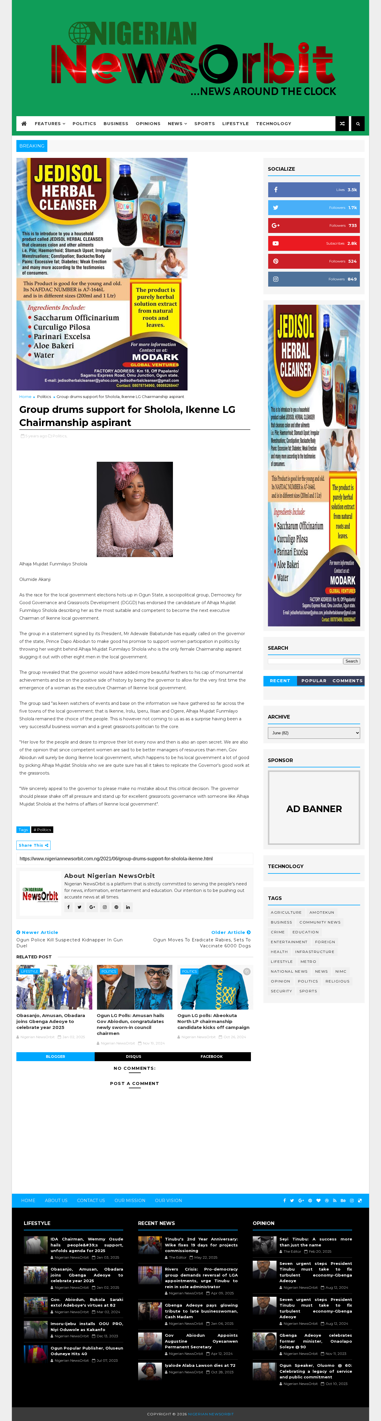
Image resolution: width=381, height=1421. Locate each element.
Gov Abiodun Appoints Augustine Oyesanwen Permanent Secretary (201, 1341)
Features (48, 123)
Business (116, 123)
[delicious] (360, 1200)
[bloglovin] (318, 1200)
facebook (212, 1056)
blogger (55, 1056)
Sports (204, 123)
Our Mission (130, 1200)
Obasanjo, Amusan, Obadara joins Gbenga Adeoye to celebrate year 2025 (50, 1021)
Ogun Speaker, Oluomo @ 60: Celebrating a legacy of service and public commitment (315, 1371)
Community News (320, 922)
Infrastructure (315, 951)
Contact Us (91, 1200)
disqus (133, 1056)
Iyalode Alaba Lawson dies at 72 (200, 1365)
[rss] (335, 1200)
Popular (314, 680)
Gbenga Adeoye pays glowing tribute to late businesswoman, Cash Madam (201, 1311)
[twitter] (292, 1200)
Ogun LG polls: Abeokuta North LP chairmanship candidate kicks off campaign (213, 1021)
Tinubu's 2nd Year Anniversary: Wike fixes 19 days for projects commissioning (201, 1245)
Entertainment (289, 942)
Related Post (34, 957)
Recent (280, 680)
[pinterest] (310, 1200)
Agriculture (286, 912)
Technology (273, 123)
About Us (56, 1200)
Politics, (60, 435)
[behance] (343, 1200)
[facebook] (284, 1200)
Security (281, 991)
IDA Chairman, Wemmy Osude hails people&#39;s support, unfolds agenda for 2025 (87, 1245)
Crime (278, 932)
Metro (309, 961)
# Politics (42, 829)
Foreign (325, 942)
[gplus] (301, 1200)
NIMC (341, 971)
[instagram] (352, 1200)
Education (306, 932)
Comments (347, 680)
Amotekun (322, 912)
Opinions (148, 123)
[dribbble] (327, 1200)
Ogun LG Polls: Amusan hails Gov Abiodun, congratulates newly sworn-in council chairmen (130, 1024)
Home (25, 396)
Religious (338, 981)
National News (289, 971)
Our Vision (168, 1200)
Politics (84, 123)
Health (279, 951)
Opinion (281, 981)
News (175, 123)
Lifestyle (235, 123)
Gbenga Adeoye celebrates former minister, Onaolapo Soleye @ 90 (315, 1341)
